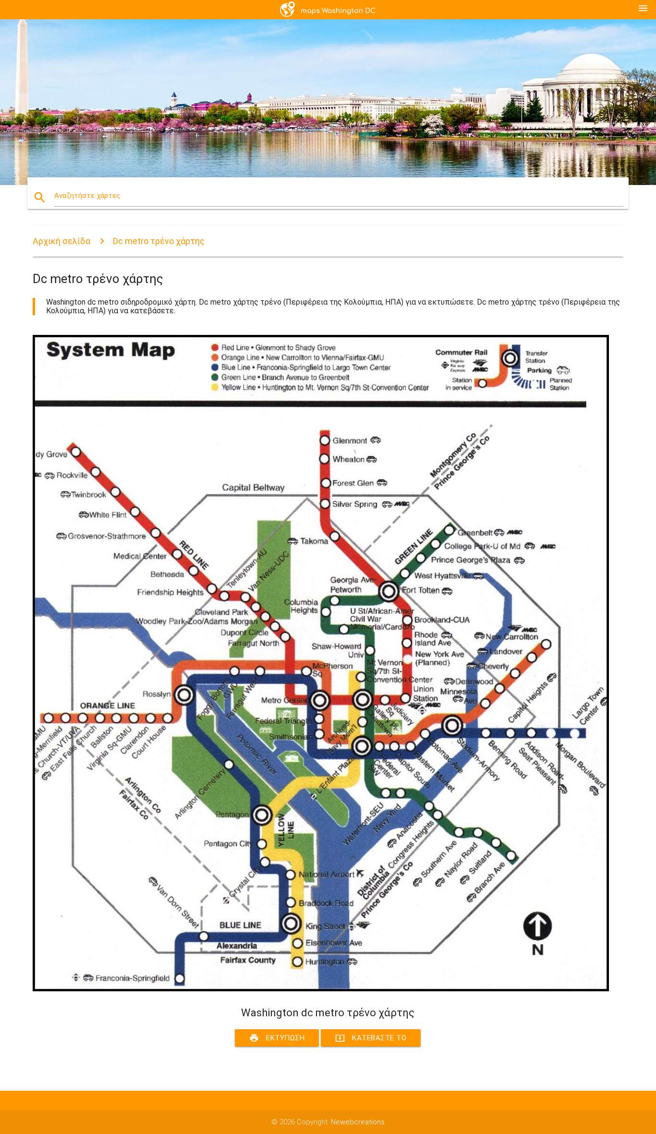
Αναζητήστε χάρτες (87, 195)
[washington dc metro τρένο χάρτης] (321, 989)
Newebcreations (358, 1122)
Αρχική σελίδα (61, 241)
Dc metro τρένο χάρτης (159, 241)
